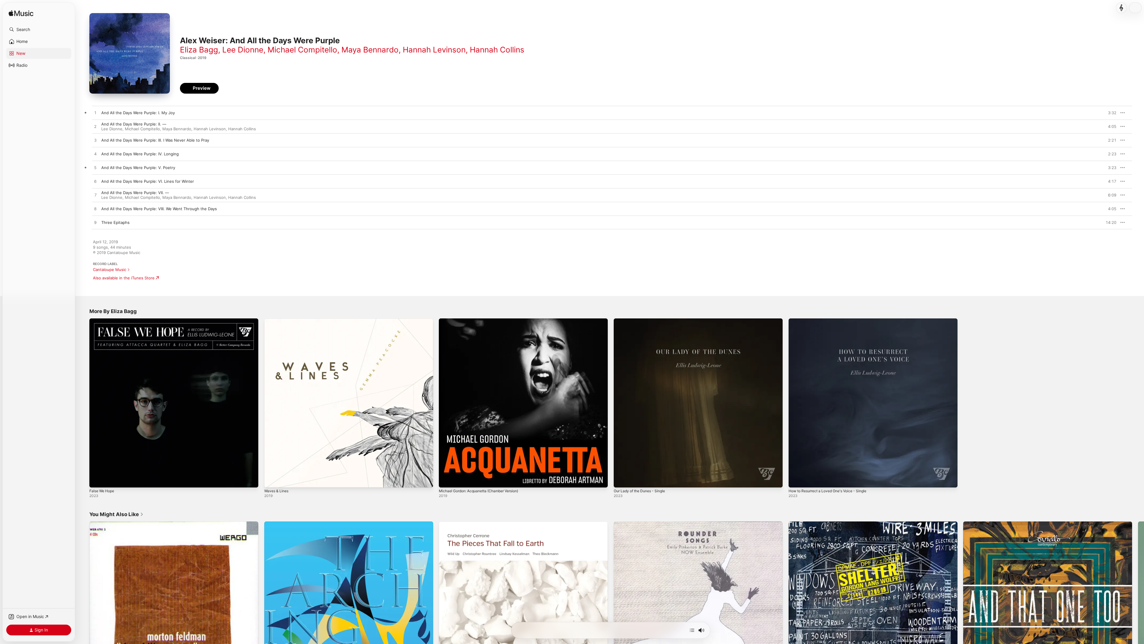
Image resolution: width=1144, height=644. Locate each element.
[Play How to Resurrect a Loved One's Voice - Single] (796, 480)
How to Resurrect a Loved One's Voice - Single (832, 320)
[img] (21, 13)
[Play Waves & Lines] (271, 480)
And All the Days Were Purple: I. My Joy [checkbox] (138, 112)
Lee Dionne (242, 49)
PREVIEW (1109, 112)
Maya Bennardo (370, 49)
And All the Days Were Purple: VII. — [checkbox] (135, 192)
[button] (39, 29)
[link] (116, 514)
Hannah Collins (497, 49)
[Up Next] (692, 630)
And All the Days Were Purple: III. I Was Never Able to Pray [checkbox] (155, 140)
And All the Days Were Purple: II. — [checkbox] (133, 124)
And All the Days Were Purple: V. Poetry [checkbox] (138, 167)
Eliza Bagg (199, 49)
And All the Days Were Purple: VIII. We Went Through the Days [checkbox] (159, 208)
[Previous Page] (83, 606)
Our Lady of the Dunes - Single (643, 320)
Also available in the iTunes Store (124, 277)
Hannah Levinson (434, 49)
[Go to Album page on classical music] (1121, 7)
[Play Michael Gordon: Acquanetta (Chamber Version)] (446, 480)
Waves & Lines (277, 320)
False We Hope (103, 320)
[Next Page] (1138, 606)
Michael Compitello (302, 49)
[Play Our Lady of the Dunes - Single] (621, 480)
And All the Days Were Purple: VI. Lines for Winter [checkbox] (147, 181)
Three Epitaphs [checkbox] (115, 222)
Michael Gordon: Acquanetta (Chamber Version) (483, 320)
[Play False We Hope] (96, 480)
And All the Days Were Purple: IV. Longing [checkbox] (140, 153)
